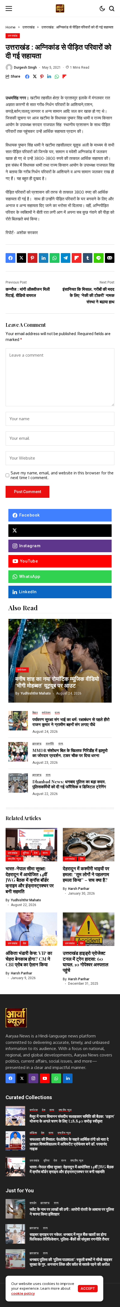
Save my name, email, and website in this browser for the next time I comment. (62, 475)
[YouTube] (45, 1078)
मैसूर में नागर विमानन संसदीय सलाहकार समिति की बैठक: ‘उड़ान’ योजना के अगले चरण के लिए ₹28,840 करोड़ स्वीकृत (72, 1119)
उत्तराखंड (28, 27)
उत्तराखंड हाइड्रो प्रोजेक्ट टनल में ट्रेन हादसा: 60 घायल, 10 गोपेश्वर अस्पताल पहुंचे (85, 961)
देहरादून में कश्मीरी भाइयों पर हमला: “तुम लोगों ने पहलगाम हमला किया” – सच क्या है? (86, 874)
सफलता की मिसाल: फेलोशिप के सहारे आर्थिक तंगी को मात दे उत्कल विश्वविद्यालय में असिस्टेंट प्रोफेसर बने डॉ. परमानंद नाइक (69, 1144)
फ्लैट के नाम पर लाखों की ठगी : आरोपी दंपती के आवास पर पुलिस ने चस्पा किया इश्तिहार (72, 1212)
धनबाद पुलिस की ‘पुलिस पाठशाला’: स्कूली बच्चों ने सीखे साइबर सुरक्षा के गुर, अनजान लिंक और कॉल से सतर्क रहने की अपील (71, 1262)
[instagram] (33, 1078)
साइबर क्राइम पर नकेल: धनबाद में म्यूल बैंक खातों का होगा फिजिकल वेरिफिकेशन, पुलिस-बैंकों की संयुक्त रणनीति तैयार (69, 1237)
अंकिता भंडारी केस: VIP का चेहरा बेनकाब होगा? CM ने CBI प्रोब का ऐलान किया (29, 958)
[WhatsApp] (56, 1078)
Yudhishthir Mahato (36, 693)
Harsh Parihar (78, 889)
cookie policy (23, 1293)
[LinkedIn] (68, 1078)
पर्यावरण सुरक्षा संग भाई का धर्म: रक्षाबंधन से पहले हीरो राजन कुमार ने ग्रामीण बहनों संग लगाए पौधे (70, 722)
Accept (88, 1288)
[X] (60, 530)
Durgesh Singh (25, 67)
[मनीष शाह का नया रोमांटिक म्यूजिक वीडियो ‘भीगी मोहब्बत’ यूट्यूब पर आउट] (60, 661)
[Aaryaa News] (60, 8)
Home (11, 27)
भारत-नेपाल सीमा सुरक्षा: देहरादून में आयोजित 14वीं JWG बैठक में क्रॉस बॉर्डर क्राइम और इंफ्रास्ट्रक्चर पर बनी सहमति (30, 879)
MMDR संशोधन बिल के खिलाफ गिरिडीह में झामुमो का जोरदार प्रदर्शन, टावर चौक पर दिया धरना (69, 753)
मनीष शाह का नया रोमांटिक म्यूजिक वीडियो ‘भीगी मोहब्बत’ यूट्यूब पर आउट (57, 682)
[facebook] (10, 1078)
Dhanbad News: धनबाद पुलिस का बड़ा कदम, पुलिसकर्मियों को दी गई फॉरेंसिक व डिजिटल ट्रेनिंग (69, 784)
